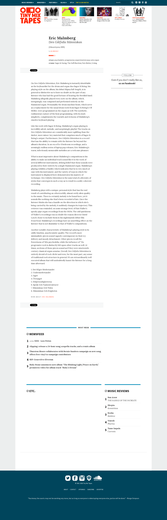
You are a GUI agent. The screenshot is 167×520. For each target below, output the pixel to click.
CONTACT (73, 489)
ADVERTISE (100, 489)
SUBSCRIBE (90, 489)
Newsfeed (40, 3)
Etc (71, 3)
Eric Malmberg (48, 296)
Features (52, 3)
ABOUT (66, 489)
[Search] (132, 2)
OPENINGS (82, 489)
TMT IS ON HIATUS (82, 3)
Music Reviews (27, 3)
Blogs (63, 3)
